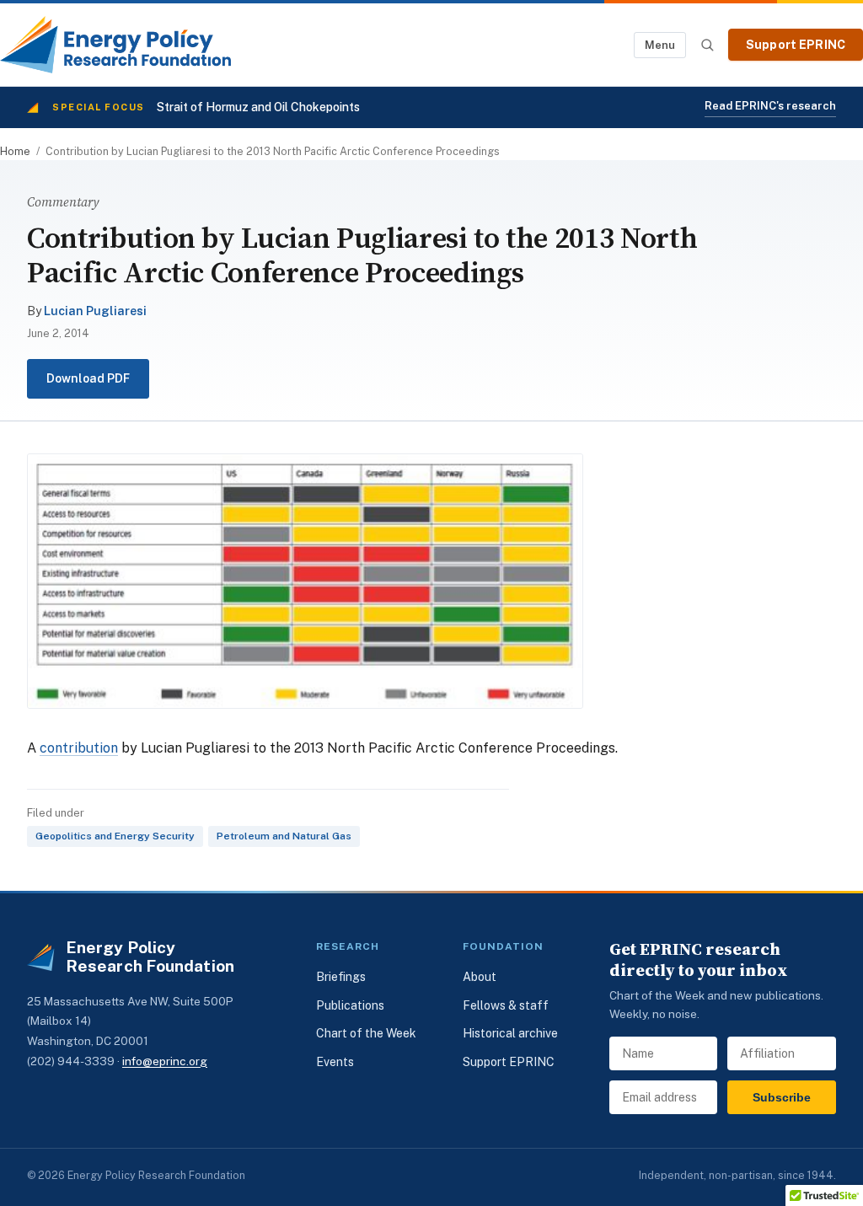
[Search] (707, 44)
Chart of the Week (366, 1033)
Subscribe (782, 1097)
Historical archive (510, 1033)
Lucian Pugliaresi (95, 311)
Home (15, 151)
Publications (350, 1005)
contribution (79, 748)
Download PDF (88, 378)
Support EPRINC (795, 44)
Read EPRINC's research (770, 105)
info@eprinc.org (164, 1061)
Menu (660, 45)
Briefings (341, 977)
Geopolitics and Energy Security (115, 836)
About (479, 977)
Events (335, 1062)
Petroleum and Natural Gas (284, 836)
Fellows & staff (506, 1005)
